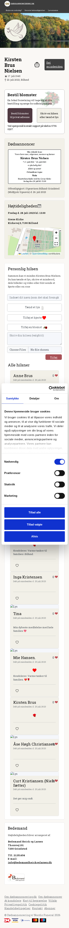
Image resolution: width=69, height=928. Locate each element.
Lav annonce (53, 10)
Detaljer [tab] (34, 398)
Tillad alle (35, 512)
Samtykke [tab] (12, 398)
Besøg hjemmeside (20, 868)
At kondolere (12, 900)
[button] (34, 238)
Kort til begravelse (35, 900)
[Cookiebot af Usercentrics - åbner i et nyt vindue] (49, 388)
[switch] (59, 473)
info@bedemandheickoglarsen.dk (30, 862)
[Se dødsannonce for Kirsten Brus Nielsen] (34, 166)
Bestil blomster (20, 115)
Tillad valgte (34, 524)
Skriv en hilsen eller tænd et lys (49, 115)
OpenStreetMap (40, 253)
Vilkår (52, 900)
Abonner (49, 908)
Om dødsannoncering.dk (20, 897)
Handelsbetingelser (17, 908)
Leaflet (24, 253)
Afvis (34, 536)
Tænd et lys (32, 307)
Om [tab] (56, 398)
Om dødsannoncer (50, 897)
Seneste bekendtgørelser (35, 10)
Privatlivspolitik (15, 904)
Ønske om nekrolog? (14, 10)
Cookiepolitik (38, 904)
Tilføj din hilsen (53, 358)
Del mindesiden (54, 64)
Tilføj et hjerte (32, 317)
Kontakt (37, 908)
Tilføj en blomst (32, 327)
